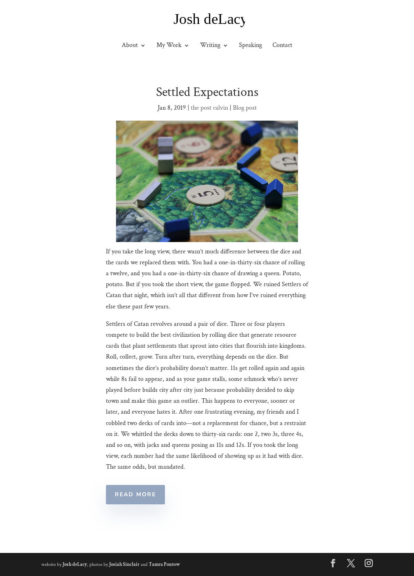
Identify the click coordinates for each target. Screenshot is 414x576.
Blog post (245, 108)
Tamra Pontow (164, 564)
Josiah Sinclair (124, 564)
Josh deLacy (75, 564)
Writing (210, 46)
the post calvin (209, 108)
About (130, 46)
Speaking (250, 46)
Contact (282, 46)
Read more (135, 494)
